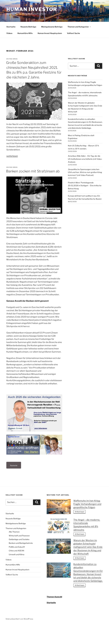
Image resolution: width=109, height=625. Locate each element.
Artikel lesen (79, 512)
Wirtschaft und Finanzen (19, 535)
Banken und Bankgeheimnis (21, 543)
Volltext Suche (73, 33)
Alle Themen (14, 532)
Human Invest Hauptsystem (50, 33)
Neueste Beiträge (28, 27)
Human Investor (31, 9)
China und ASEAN (16, 550)
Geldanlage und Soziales (19, 539)
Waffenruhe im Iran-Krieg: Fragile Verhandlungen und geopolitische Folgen (87, 504)
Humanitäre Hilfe (25, 33)
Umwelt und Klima (16, 554)
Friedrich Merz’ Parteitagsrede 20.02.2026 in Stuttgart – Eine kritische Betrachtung (84, 185)
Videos (9, 33)
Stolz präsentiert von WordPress (19, 619)
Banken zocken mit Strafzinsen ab (33, 171)
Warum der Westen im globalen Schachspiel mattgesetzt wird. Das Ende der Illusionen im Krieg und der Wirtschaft (87, 547)
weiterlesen (12, 156)
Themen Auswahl (54, 597)
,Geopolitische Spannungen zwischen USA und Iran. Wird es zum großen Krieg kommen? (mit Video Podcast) (85, 172)
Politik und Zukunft (17, 547)
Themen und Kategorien (78, 27)
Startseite (10, 27)
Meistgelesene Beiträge (51, 27)
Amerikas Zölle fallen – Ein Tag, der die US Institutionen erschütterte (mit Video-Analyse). (85, 159)
